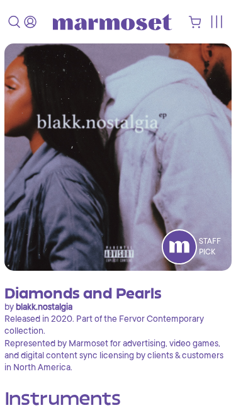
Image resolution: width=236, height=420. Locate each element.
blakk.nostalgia (44, 307)
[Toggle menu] (216, 21)
